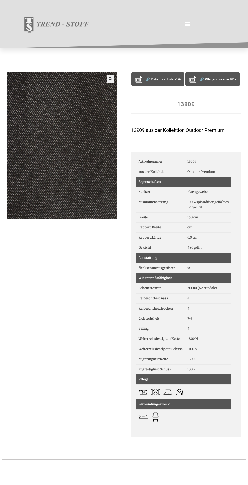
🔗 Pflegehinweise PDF (218, 79)
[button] (187, 24)
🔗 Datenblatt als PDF (163, 79)
